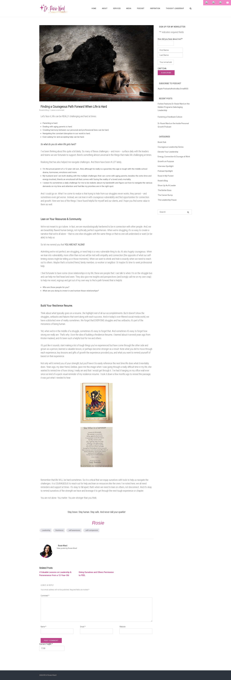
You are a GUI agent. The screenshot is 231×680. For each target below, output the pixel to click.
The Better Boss (164, 190)
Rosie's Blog (44, 110)
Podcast (140, 8)
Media (128, 8)
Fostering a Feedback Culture (170, 117)
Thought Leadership (175, 8)
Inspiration (155, 8)
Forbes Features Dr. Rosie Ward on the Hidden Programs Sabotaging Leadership (174, 107)
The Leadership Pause (167, 200)
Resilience (59, 530)
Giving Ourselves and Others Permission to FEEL (96, 573)
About (104, 8)
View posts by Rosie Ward (67, 548)
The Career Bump (165, 195)
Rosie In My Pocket (166, 176)
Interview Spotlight (166, 166)
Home (94, 8)
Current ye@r (46, 644)
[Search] (188, 212)
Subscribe (166, 73)
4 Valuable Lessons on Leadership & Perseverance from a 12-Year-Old (55, 573)
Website (122, 627)
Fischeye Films (95, 665)
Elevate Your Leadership (168, 152)
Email (82, 627)
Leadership (46, 530)
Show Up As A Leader (167, 185)
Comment (45, 596)
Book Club (162, 142)
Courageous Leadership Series (171, 147)
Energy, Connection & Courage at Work (174, 157)
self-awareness (74, 530)
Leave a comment (57, 110)
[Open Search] (190, 8)
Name (43, 627)
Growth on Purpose (166, 161)
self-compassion (92, 530)
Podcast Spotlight (165, 171)
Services (117, 8)
